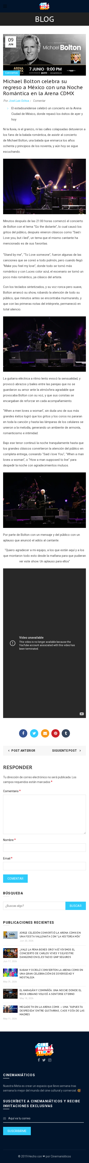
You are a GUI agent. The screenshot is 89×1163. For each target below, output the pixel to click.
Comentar (39, 100)
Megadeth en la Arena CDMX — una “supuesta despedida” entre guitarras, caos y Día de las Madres (52, 1010)
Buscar (76, 905)
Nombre (9, 840)
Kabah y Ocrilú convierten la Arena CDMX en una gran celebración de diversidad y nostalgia (51, 973)
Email (45, 733)
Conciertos (11, 72)
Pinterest (55, 733)
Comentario (12, 791)
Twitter (34, 733)
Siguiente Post (65, 750)
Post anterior (23, 750)
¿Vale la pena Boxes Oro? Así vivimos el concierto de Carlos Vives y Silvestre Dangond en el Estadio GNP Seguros (47, 953)
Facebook (23, 733)
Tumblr (66, 733)
